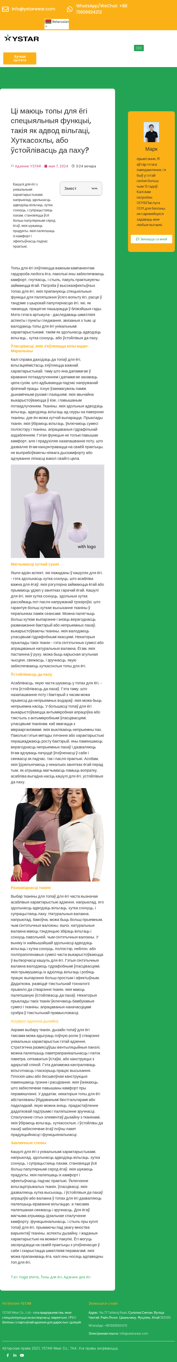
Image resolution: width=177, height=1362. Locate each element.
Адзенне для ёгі (77, 1277)
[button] (93, 188)
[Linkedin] (14, 1355)
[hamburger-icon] (139, 48)
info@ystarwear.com (33, 9)
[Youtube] (22, 1355)
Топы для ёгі (51, 1277)
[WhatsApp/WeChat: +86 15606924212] (69, 9)
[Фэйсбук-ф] (7, 1355)
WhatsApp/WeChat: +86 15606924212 (101, 9)
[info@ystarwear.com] (5, 9)
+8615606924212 (115, 1325)
